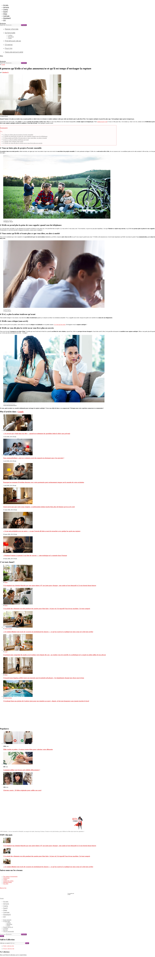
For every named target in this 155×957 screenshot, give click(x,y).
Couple (5, 9)
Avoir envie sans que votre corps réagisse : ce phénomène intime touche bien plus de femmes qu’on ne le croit (39, 507)
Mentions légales (7, 882)
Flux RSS (5, 883)
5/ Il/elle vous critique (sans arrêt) (13, 141)
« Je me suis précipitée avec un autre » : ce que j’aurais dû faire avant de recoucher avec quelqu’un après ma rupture (41, 531)
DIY (4, 20)
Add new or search (5, 943)
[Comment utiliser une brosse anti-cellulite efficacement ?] (79, 758)
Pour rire (8, 48)
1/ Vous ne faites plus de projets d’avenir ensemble (18, 134)
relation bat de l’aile (102, 121)
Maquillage (11, 36)
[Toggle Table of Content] (1, 131)
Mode (5, 14)
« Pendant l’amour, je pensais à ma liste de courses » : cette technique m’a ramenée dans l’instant (35, 555)
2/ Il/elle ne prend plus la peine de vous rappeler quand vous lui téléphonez (25, 136)
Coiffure (6, 16)
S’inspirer (9, 45)
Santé (5, 12)
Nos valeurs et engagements (10, 876)
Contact (5, 879)
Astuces (6, 7)
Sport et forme (8, 628)
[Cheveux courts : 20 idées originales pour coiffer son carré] (79, 778)
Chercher (24, 25)
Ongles (10, 38)
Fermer (2, 898)
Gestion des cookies (8, 880)
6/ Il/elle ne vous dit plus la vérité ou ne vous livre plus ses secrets (22, 143)
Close (2, 936)
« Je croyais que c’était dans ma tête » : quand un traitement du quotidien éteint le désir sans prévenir (36, 433)
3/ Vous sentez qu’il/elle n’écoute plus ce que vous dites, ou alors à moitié (25, 138)
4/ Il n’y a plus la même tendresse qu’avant (16, 140)
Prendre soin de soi (13, 41)
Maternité (7, 18)
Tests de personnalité (14, 52)
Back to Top (3, 888)
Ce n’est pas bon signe (59, 324)
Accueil (5, 5)
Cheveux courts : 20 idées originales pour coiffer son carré (22, 790)
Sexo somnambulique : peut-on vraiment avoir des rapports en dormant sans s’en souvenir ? (33, 458)
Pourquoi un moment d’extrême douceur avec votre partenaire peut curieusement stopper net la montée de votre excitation (43, 482)
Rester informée (11, 29)
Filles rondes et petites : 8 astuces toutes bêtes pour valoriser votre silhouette (28, 749)
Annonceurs (6, 878)
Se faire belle (10, 33)
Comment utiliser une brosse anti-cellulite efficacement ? (21, 770)
